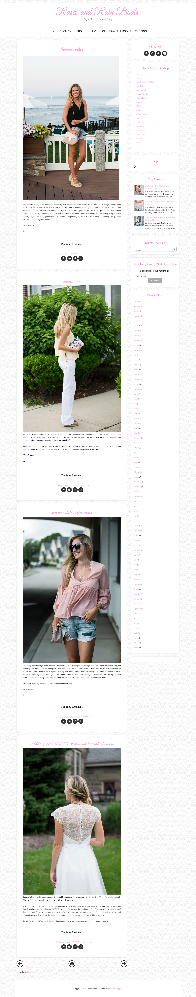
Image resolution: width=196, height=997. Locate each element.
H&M (138, 106)
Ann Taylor (140, 86)
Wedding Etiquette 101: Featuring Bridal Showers (72, 743)
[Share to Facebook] (75, 258)
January (136, 369)
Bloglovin (164, 53)
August (136, 321)
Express (139, 102)
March (136, 325)
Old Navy (139, 130)
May (135, 355)
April (135, 413)
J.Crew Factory (141, 114)
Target (138, 142)
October (136, 311)
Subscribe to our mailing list (155, 271)
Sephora (139, 138)
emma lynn (72, 281)
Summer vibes (72, 49)
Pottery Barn (140, 134)
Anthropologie (141, 90)
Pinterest (152, 53)
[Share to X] (69, 258)
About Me (66, 31)
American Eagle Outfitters (145, 82)
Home (52, 31)
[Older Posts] (124, 966)
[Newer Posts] (20, 966)
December (137, 335)
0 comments (85, 485)
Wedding (140, 31)
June (135, 404)
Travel (114, 31)
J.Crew (138, 110)
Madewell (139, 122)
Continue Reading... (72, 244)
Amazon (139, 78)
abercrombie (140, 74)
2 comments (87, 942)
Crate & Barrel (141, 98)
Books (126, 31)
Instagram (158, 53)
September (137, 316)
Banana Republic (142, 94)
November (137, 306)
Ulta (137, 146)
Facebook (146, 53)
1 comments (86, 253)
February (137, 301)
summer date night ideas (72, 512)
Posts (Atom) (32, 972)
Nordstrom (140, 126)
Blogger (118, 988)
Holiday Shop (96, 31)
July (135, 399)
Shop (80, 31)
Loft (137, 118)
